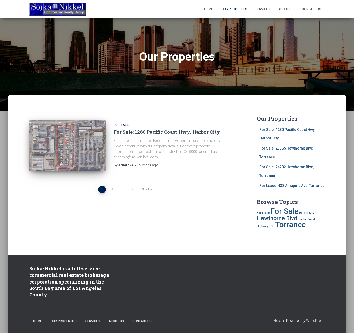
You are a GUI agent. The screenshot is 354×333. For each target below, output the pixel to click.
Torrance (290, 224)
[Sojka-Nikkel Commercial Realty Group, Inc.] (57, 9)
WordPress (315, 320)
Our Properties (234, 9)
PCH (271, 226)
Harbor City (306, 213)
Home (208, 9)
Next (146, 189)
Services (263, 9)
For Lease (263, 213)
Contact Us (311, 9)
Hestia (278, 320)
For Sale (121, 125)
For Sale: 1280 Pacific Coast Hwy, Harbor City (167, 132)
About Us (285, 9)
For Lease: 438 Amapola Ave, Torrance (291, 185)
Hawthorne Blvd (277, 218)
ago (148, 165)
